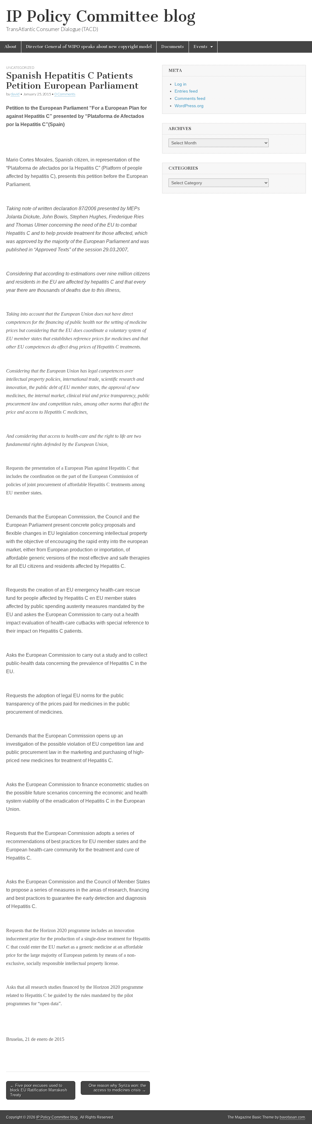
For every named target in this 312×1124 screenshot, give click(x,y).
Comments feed (190, 98)
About (10, 46)
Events (200, 46)
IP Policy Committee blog (100, 16)
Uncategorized (20, 67)
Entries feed (186, 91)
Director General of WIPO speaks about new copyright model (89, 46)
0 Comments (65, 94)
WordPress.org (189, 105)
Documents (172, 46)
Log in (180, 84)
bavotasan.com (292, 1117)
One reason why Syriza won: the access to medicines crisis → (117, 1088)
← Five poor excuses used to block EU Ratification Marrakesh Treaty (38, 1090)
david (15, 94)
